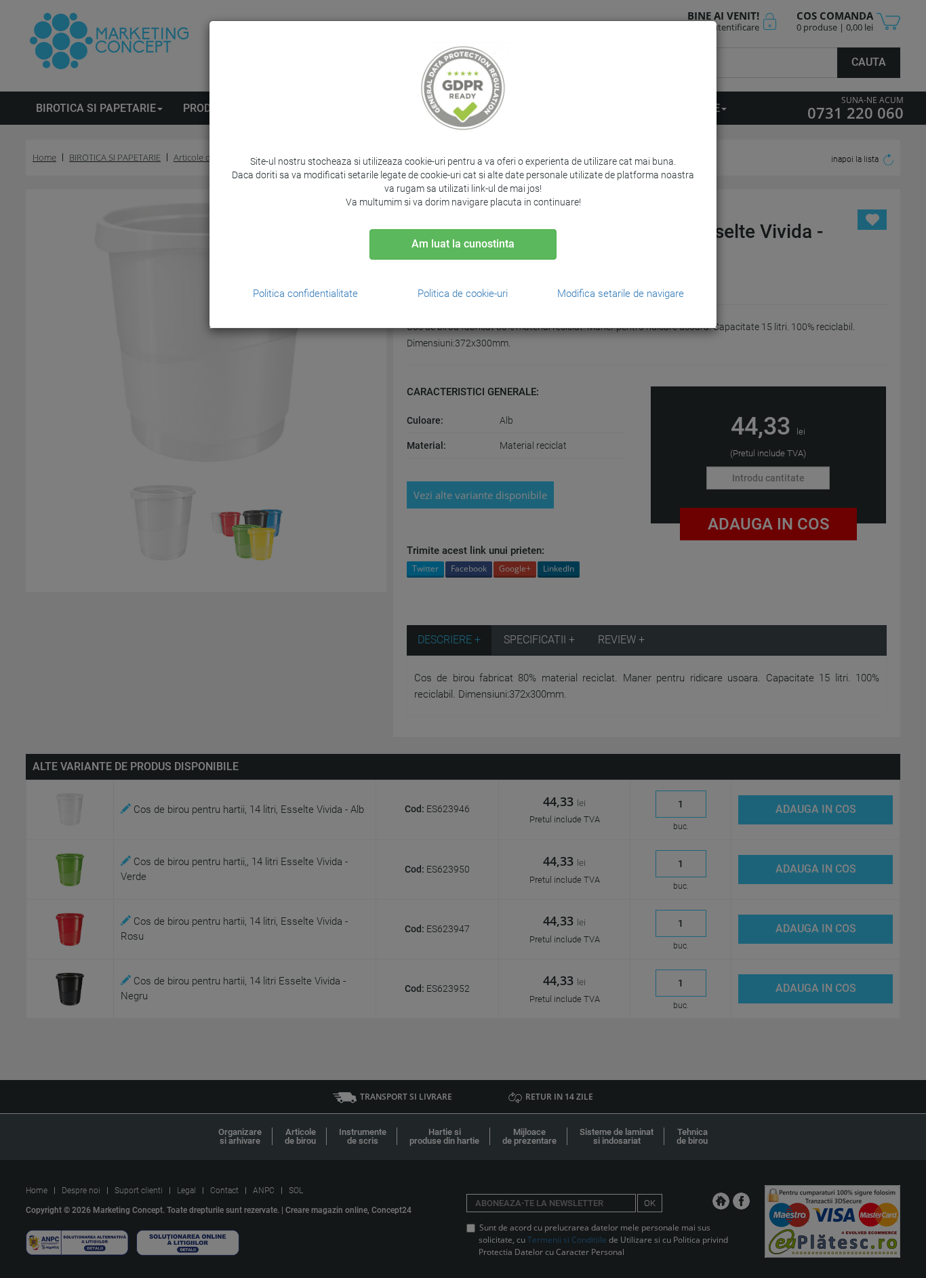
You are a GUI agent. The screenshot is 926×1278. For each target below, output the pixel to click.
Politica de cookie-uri (463, 293)
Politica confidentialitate (305, 293)
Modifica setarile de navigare (620, 293)
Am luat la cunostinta (463, 243)
